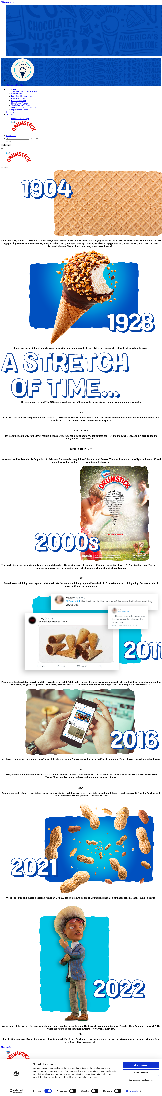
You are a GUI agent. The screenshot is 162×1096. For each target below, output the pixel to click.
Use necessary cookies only (141, 1080)
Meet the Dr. (11, 114)
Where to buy (11, 136)
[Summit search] (7, 167)
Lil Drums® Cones (18, 101)
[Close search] (5, 167)
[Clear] (37, 138)
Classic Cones (16, 94)
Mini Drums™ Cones (19, 103)
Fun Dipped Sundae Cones (22, 96)
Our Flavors (11, 89)
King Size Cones (18, 98)
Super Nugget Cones (19, 110)
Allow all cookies (140, 1065)
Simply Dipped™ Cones (21, 105)
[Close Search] (10, 141)
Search (32, 138)
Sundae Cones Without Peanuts (23, 107)
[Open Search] (7, 141)
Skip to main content (9, 2)
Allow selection (141, 1072)
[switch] (72, 1091)
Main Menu (6, 145)
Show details (132, 1091)
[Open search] (2, 167)
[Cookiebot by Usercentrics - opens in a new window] (16, 1091)
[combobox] (17, 138)
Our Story (10, 112)
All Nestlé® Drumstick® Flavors (24, 91)
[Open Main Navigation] (2, 148)
